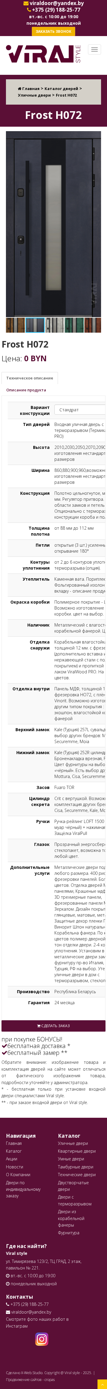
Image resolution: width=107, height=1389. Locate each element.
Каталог (14, 1151)
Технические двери (77, 1174)
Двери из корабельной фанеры (71, 1218)
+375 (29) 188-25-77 (29, 1304)
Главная (14, 1143)
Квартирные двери (77, 1151)
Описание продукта (26, 390)
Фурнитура (68, 1232)
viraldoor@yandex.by (30, 1312)
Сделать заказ (55, 1025)
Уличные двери (73, 1143)
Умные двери (71, 1159)
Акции (11, 1159)
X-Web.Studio (32, 1372)
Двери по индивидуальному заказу (23, 1189)
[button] (95, 136)
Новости (14, 1167)
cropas (50, 1379)
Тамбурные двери (75, 1167)
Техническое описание (29, 378)
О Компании (18, 1174)
